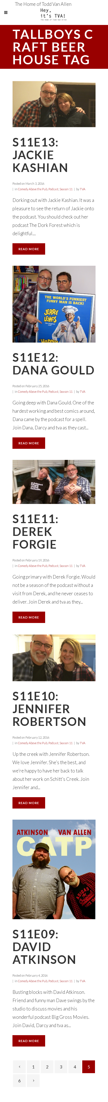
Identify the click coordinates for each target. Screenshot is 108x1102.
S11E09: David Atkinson (44, 946)
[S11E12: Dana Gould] (54, 304)
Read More (29, 249)
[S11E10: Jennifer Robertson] (54, 657)
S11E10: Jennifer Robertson (49, 708)
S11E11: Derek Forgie (35, 531)
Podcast (53, 189)
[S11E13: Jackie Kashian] (54, 104)
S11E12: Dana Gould (53, 363)
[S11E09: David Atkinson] (54, 869)
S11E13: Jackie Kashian (40, 154)
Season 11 (66, 189)
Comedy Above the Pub (32, 189)
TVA (82, 189)
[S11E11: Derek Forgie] (54, 482)
